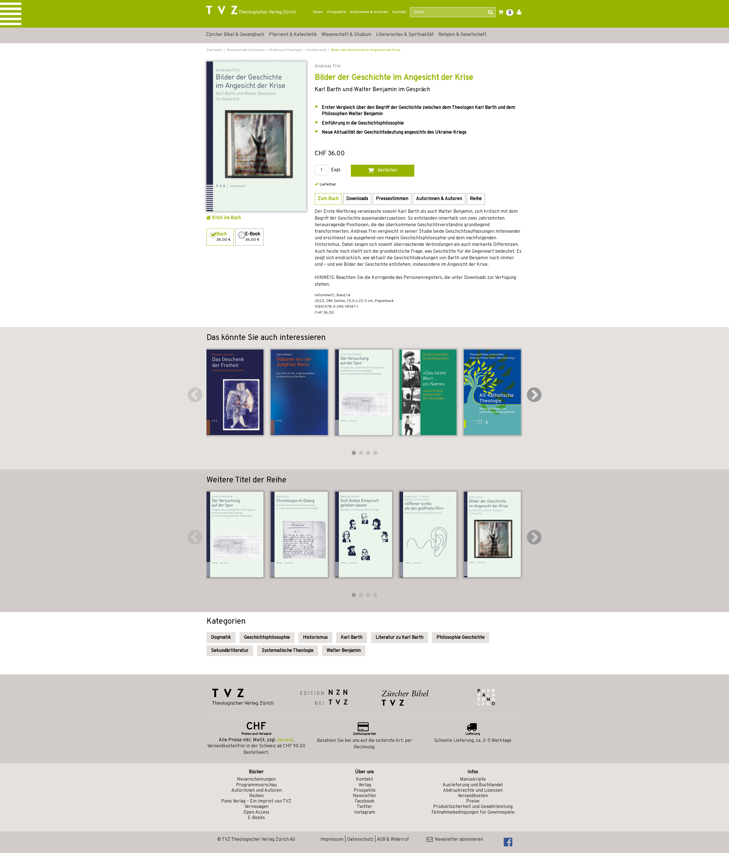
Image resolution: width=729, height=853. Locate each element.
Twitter (364, 807)
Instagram (364, 812)
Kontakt (399, 12)
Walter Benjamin (344, 651)
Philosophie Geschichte (461, 637)
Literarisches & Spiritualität (405, 35)
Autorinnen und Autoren (256, 790)
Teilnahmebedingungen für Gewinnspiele (473, 812)
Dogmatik (221, 637)
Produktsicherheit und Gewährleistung (473, 807)
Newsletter (364, 796)
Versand (285, 740)
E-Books (256, 818)
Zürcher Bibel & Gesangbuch (235, 35)
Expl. (336, 170)
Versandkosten (473, 796)
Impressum (331, 839)
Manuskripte (473, 779)
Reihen (256, 796)
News (318, 12)
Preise (473, 801)
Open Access (256, 812)
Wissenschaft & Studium (346, 35)
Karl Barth (352, 637)
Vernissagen (256, 807)
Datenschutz (360, 839)
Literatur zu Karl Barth (399, 637)
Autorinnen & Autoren (369, 12)
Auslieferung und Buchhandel (473, 785)
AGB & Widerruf (393, 839)
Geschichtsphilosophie (267, 637)
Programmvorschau (256, 785)
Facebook (364, 801)
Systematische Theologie (288, 651)
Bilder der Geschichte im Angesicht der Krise (365, 50)
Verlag (364, 785)
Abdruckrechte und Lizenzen (473, 790)
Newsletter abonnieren (458, 839)
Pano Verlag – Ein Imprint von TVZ (256, 801)
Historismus (315, 637)
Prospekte (336, 12)
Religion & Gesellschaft (462, 35)
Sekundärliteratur (230, 651)
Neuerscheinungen (256, 779)
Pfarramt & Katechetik (293, 35)
